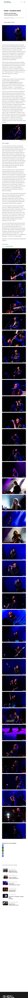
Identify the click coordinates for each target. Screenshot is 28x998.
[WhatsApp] (14, 849)
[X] (14, 847)
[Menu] (24, 2)
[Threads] (14, 850)
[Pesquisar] (22, 2)
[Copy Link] (14, 855)
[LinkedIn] (14, 853)
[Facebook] (14, 845)
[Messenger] (14, 846)
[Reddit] (14, 852)
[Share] (14, 856)
